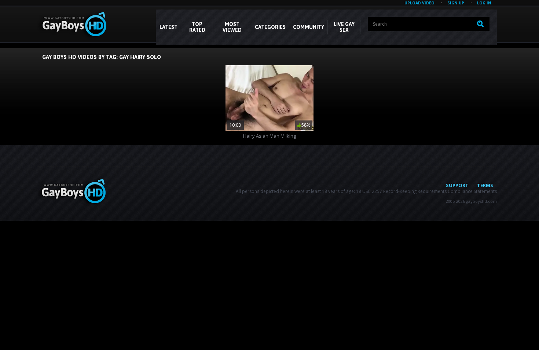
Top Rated (197, 27)
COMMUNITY (308, 27)
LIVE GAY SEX (344, 27)
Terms (485, 185)
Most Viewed (232, 27)
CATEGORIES (270, 27)
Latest (168, 27)
